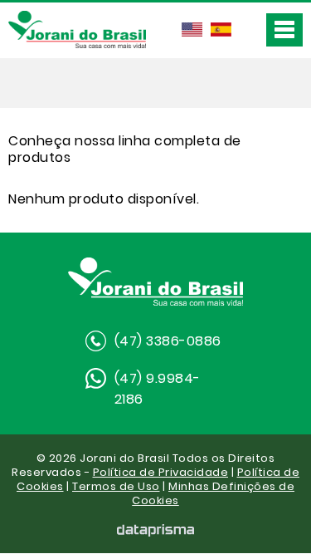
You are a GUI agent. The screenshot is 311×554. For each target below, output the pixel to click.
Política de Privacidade (161, 472)
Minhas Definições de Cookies (213, 493)
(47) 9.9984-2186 (157, 389)
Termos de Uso (116, 486)
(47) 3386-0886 (167, 341)
